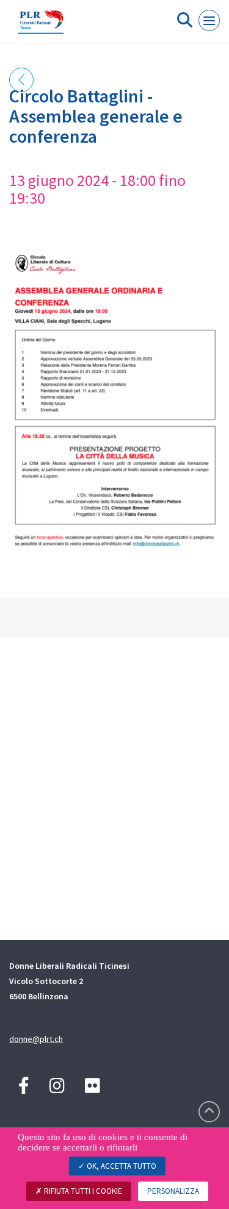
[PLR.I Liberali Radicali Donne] (41, 26)
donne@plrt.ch (36, 1038)
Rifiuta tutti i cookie (82, 1191)
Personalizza (173, 1191)
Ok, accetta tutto (120, 1166)
